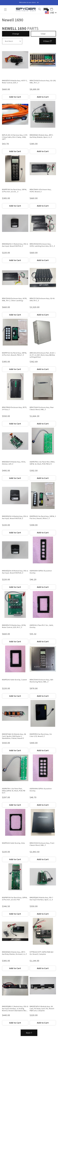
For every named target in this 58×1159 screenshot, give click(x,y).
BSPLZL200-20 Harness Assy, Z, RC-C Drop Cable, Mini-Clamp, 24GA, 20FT (15, 137)
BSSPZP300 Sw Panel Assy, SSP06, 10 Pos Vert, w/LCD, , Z (14, 190)
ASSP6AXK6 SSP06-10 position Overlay (41, 790)
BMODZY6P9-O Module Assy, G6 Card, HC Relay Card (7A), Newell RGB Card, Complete (42, 1008)
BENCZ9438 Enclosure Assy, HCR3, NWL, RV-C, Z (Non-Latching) (14, 299)
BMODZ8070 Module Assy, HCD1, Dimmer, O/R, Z (14, 463)
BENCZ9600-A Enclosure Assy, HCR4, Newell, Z (40, 190)
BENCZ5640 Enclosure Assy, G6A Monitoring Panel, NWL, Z (41, 681)
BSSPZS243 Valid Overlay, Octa (13, 843)
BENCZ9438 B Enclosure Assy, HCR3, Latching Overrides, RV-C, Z (42, 245)
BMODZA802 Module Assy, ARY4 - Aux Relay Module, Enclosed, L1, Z (14, 953)
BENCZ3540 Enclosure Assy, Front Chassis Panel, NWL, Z (42, 844)
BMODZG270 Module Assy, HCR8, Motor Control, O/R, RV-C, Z (14, 626)
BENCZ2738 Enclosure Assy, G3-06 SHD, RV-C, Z (42, 299)
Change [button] (15, 34)
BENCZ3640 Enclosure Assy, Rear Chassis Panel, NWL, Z (42, 408)
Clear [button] (43, 34)
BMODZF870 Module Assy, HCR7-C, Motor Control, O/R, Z (15, 81)
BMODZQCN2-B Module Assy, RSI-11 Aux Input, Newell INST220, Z (15, 572)
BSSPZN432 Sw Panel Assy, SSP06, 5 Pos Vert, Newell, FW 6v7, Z (43, 517)
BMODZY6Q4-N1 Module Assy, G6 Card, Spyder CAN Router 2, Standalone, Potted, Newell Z (14, 736)
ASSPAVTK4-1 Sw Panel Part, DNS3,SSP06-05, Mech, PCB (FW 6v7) (13, 791)
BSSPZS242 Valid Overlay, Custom (14, 680)
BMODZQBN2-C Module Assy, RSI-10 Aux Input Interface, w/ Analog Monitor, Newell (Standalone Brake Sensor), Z (15, 1008)
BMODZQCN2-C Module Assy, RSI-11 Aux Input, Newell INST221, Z (15, 245)
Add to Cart (15, 97)
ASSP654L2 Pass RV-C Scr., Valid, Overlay (41, 626)
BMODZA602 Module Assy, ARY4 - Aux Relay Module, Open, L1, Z (42, 136)
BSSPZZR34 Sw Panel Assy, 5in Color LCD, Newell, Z (41, 735)
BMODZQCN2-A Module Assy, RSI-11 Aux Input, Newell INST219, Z (15, 517)
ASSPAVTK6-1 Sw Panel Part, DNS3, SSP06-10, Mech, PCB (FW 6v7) (42, 463)
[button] (5, 9)
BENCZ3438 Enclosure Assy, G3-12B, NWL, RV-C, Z (43, 81)
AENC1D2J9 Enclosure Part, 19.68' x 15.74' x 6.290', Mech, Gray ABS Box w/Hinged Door (42, 355)
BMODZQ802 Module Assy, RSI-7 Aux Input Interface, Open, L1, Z (41, 898)
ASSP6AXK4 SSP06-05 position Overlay (41, 572)
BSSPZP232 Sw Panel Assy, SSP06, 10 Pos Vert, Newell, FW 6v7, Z (14, 354)
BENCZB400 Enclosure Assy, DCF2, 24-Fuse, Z (14, 408)
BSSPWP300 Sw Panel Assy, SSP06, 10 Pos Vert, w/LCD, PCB (15, 898)
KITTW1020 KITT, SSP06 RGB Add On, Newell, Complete (41, 953)
